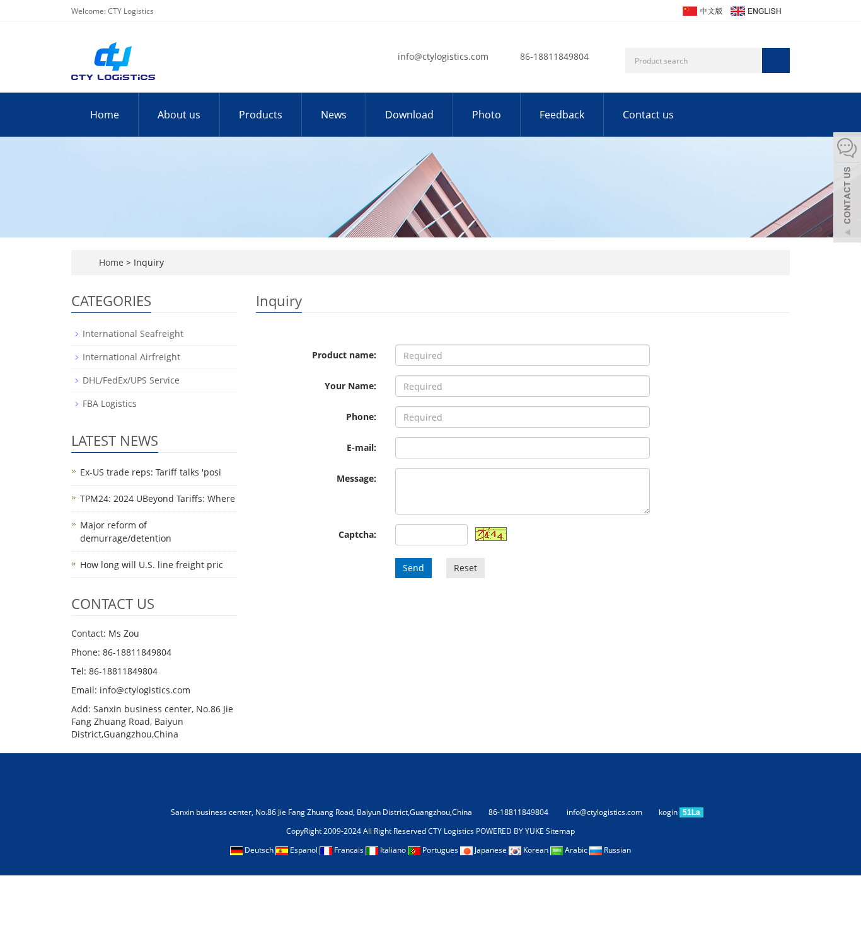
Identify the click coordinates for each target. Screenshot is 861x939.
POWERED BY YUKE (511, 831)
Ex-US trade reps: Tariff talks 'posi (150, 472)
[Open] (847, 189)
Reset (465, 568)
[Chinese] (702, 9)
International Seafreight (133, 333)
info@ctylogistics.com (443, 56)
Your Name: (350, 386)
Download (409, 115)
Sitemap (560, 831)
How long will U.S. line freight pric (151, 565)
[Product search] (776, 60)
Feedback (562, 115)
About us (179, 115)
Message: (356, 478)
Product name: (344, 355)
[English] (755, 9)
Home (104, 115)
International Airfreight (131, 357)
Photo (486, 115)
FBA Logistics (110, 403)
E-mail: (361, 447)
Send (413, 568)
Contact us (648, 115)
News (334, 115)
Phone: (361, 417)
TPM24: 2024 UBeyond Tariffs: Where (157, 498)
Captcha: (357, 534)
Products (260, 115)
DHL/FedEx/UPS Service (131, 380)
